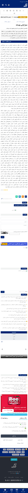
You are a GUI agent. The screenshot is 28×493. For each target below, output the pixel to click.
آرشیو (5, 477)
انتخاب (3, 291)
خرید (14, 414)
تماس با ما (17, 477)
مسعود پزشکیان (12, 452)
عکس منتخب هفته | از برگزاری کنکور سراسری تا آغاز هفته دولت (13, 321)
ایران (4, 449)
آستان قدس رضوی (10, 449)
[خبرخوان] (6, 480)
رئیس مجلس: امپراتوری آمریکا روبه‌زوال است (17, 315)
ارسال (2, 237)
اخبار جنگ (23, 491)
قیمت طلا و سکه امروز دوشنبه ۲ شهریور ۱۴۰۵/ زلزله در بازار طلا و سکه (13, 381)
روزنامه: (26, 291)
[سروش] (10, 10)
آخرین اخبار (5, 491)
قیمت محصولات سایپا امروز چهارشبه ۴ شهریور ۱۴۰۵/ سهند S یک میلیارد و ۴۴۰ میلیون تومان (14, 392)
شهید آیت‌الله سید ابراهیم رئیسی (20, 205)
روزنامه (17, 491)
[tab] (14, 332)
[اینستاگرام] (4, 10)
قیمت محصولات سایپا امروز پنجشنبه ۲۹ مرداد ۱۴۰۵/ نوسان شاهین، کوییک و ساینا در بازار (14, 385)
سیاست (14, 19)
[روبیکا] (23, 10)
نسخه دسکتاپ (14, 459)
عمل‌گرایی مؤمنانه (21, 25)
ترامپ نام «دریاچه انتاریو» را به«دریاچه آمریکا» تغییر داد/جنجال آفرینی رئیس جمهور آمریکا (13, 297)
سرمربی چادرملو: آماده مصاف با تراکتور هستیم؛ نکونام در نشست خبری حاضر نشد (13, 301)
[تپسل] (1, 243)
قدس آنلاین (24, 5)
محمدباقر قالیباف (16, 454)
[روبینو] (20, 10)
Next (2, 349)
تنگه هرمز (18, 452)
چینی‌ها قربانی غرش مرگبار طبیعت (14, 356)
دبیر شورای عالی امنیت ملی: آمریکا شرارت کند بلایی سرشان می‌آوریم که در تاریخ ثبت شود (14, 318)
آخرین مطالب (24, 294)
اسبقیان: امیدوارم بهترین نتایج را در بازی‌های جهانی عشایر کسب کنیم (13, 324)
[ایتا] (14, 10)
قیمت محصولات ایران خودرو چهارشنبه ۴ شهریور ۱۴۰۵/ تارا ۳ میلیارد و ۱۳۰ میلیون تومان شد (14, 388)
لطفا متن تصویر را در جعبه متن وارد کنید (20, 231)
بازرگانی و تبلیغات (11, 477)
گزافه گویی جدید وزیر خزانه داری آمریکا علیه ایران (16, 308)
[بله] (17, 10)
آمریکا (23, 449)
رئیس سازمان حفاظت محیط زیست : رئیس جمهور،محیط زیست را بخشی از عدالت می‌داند (13, 311)
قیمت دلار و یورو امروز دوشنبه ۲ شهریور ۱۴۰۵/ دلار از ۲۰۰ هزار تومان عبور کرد (13, 378)
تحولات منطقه (23, 17)
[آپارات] (14, 13)
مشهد (23, 452)
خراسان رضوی (17, 449)
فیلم (11, 491)
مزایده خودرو (20, 440)
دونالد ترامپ (5, 452)
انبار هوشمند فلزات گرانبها (7, 440)
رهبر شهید (22, 454)
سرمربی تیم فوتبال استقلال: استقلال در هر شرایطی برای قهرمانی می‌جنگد (13, 305)
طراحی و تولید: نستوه (13, 473)
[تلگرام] (7, 10)
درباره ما (21, 477)
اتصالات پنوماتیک (20, 443)
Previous (25, 349)
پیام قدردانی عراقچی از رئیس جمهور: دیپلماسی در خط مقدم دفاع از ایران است (14, 328)
